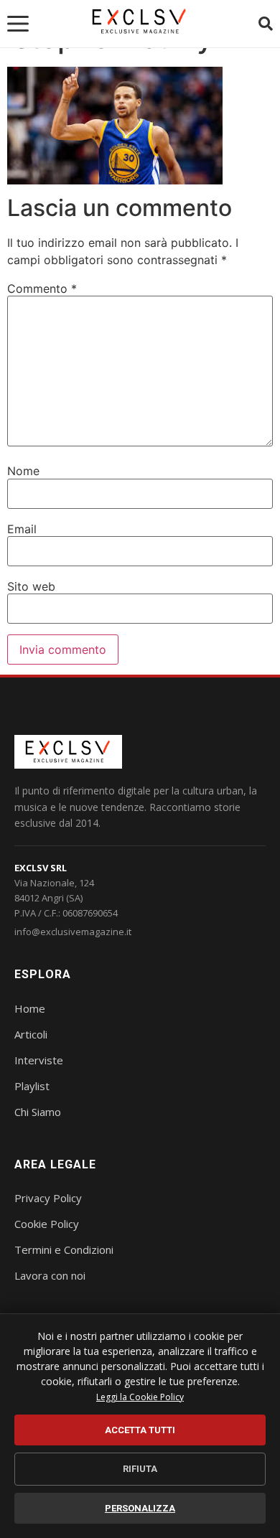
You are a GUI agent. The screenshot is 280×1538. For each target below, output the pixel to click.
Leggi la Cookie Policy (140, 1397)
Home (29, 1008)
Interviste (38, 1060)
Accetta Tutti (140, 1430)
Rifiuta (140, 1468)
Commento (42, 288)
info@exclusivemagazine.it (72, 931)
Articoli (30, 1034)
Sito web (31, 586)
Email (22, 529)
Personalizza (140, 1508)
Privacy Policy (48, 1198)
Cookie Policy (46, 1223)
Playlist (32, 1086)
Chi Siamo (37, 1112)
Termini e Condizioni (63, 1249)
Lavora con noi (49, 1275)
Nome (23, 471)
